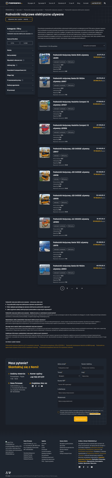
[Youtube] (42, 386)
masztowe (97, 449)
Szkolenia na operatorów (67, 447)
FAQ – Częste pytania (47, 461)
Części (62, 451)
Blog (78, 3)
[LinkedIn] (32, 386)
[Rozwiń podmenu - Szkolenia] (65, 3)
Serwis (51, 3)
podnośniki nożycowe (96, 447)
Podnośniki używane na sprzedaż (33, 10)
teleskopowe (90, 449)
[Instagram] (39, 386)
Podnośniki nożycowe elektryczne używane (19, 34)
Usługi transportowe (66, 453)
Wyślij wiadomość (81, 419)
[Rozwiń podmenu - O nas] (73, 3)
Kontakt (86, 3)
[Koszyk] (9, 472)
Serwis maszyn (64, 449)
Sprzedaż (41, 3)
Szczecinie (103, 453)
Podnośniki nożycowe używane (54, 10)
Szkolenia (61, 3)
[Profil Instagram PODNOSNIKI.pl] (88, 467)
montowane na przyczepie (85, 451)
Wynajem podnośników (66, 443)
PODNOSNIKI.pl (10, 10)
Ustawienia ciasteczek (48, 459)
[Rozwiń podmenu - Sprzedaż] (45, 3)
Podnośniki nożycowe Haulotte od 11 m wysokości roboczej (22, 345)
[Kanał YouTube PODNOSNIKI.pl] (92, 467)
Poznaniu (81, 455)
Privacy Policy (40, 476)
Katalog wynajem (46, 453)
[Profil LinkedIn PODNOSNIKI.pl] (79, 467)
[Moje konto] (7, 472)
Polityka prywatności (47, 457)
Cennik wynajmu (46, 451)
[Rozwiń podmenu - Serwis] (54, 3)
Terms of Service (50, 476)
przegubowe (82, 449)
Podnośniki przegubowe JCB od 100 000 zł (52, 345)
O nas (71, 3)
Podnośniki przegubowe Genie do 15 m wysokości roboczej (56, 347)
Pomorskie (88, 459)
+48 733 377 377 (37, 377)
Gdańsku (96, 453)
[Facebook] (36, 386)
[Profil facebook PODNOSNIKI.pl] (83, 467)
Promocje (44, 449)
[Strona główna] (14, 3)
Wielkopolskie (82, 461)
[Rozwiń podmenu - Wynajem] (34, 3)
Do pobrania (45, 455)
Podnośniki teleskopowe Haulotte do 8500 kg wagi (80, 345)
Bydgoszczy (90, 453)
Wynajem (31, 3)
